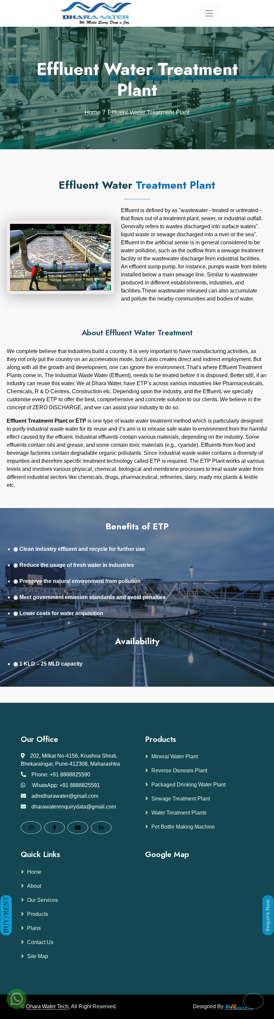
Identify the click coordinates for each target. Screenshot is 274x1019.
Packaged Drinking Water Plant (188, 784)
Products (37, 914)
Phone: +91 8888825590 (60, 774)
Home (93, 112)
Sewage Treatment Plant (180, 798)
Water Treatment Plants (179, 813)
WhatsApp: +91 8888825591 (66, 785)
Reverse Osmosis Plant (179, 770)
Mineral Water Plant (174, 756)
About (34, 886)
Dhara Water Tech (47, 1006)
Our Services (42, 900)
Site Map (37, 956)
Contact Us (40, 942)
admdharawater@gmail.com (64, 796)
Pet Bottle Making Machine (183, 827)
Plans (34, 928)
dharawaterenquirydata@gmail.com (73, 807)
